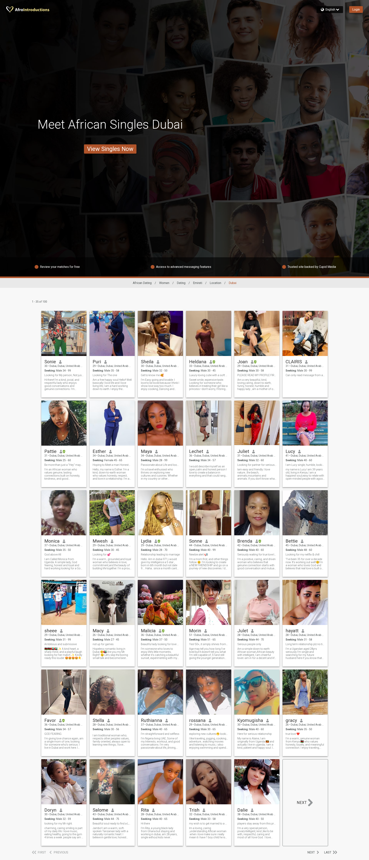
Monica (52, 541)
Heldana (197, 361)
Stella (98, 720)
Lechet (196, 451)
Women (164, 283)
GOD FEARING (53, 733)
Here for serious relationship (254, 733)
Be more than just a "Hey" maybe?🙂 (63, 464)
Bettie (292, 541)
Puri (97, 361)
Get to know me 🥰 (152, 375)
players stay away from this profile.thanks (256, 823)
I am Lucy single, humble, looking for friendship (305, 464)
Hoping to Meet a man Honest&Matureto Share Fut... (112, 464)
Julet (242, 630)
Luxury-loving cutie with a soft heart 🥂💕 (208, 375)
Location (215, 283)
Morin (195, 630)
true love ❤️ (293, 733)
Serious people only (249, 644)
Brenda (244, 541)
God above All (52, 554)
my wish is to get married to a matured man (208, 823)
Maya (146, 451)
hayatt (292, 630)
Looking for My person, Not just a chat (63, 375)
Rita (145, 810)
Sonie (50, 361)
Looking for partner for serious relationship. (256, 464)
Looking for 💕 (102, 554)
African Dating (142, 283)
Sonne (195, 541)
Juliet (243, 451)
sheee (50, 630)
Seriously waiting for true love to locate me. (256, 554)
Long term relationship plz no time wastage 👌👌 (305, 644)
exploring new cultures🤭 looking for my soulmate (208, 733)
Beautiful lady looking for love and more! (160, 644)
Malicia (148, 630)
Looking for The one (105, 375)
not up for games (103, 644)
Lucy (290, 451)
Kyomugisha (250, 720)
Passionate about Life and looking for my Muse (160, 464)
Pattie (50, 451)
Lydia (146, 541)
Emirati (197, 283)
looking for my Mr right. (58, 823)
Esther (99, 451)
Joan (242, 361)
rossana (197, 720)
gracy (291, 720)
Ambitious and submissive (60, 644)
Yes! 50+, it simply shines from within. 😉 (208, 644)
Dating (181, 283)
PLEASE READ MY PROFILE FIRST (256, 375)
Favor (50, 720)
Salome (100, 810)
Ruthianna (151, 720)
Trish (194, 810)
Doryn (50, 810)
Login (356, 9)
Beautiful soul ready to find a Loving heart (112, 823)
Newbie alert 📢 (198, 554)
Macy (98, 630)
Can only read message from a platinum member (305, 375)
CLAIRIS (294, 361)
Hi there (145, 823)
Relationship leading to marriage (160, 554)
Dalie (242, 810)
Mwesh (100, 541)
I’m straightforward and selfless (160, 733)
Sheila (147, 361)
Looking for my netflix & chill (302, 554)
